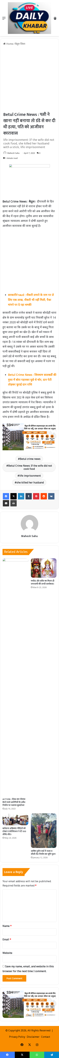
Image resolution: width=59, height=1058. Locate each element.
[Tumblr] (28, 496)
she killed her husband (30, 482)
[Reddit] (44, 496)
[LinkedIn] (21, 496)
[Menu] (4, 19)
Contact (45, 1036)
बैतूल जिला (20, 44)
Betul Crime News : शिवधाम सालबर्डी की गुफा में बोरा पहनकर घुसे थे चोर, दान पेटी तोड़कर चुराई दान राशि (32, 379)
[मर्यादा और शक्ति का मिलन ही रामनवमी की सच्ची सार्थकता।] (44, 568)
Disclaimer (33, 1036)
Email (7, 939)
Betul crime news (30, 459)
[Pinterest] (36, 496)
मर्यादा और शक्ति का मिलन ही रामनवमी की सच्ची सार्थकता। (42, 582)
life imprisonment (30, 475)
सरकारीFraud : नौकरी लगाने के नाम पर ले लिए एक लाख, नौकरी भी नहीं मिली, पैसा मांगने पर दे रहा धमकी (31, 299)
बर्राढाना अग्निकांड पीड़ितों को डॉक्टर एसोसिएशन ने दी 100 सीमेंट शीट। (14, 831)
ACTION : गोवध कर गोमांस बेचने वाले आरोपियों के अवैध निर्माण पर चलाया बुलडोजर (14, 802)
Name (7, 926)
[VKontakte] (51, 496)
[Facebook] (6, 496)
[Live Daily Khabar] (29, 18)
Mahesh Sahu (13, 153)
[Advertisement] (29, 78)
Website (7, 953)
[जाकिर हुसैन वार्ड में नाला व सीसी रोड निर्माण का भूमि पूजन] (44, 830)
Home (9, 44)
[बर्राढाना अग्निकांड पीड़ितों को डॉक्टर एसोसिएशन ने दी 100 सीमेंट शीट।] (15, 819)
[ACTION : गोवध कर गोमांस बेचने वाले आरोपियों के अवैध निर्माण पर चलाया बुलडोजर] (15, 677)
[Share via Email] (6, 503)
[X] (13, 496)
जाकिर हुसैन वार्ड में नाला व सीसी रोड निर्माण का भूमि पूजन (43, 852)
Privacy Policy (17, 1036)
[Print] (13, 503)
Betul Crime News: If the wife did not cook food (30, 467)
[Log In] (55, 19)
